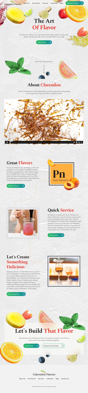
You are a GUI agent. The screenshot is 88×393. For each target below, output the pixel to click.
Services (45, 3)
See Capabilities (14, 294)
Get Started (29, 346)
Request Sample (73, 3)
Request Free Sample (51, 346)
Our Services (53, 235)
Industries (54, 3)
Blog (61, 3)
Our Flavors (36, 3)
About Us (27, 3)
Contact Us (65, 379)
